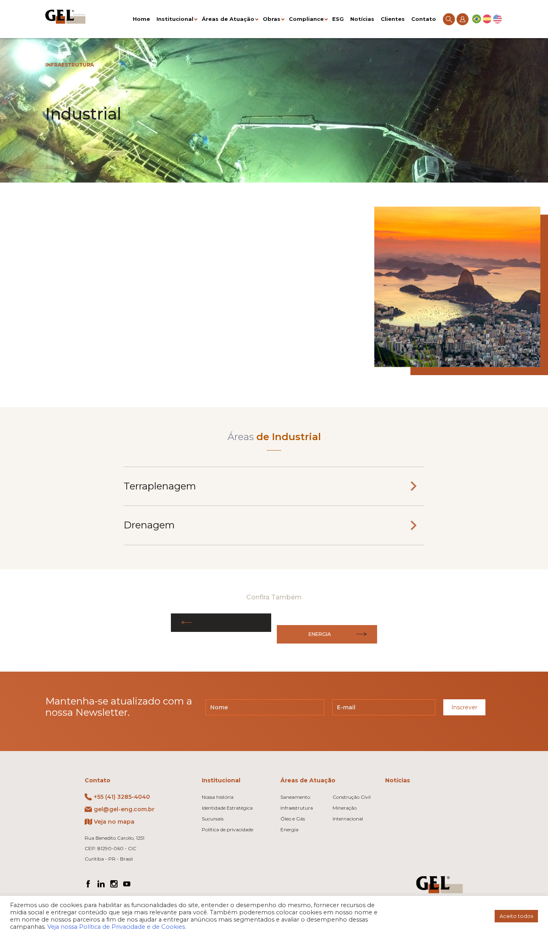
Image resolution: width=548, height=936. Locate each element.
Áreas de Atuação (228, 19)
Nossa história (217, 797)
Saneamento (295, 797)
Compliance (306, 19)
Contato (423, 19)
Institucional (174, 19)
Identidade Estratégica (227, 808)
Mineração (345, 808)
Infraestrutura (69, 65)
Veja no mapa (114, 821)
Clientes (393, 19)
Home (141, 19)
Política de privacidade (227, 829)
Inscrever (464, 707)
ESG (338, 19)
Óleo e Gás (292, 819)
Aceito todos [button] (516, 916)
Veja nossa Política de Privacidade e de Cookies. (116, 926)
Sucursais (212, 819)
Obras (271, 19)
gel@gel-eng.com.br (124, 809)
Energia (320, 634)
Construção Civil (352, 797)
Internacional (348, 819)
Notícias (362, 19)
